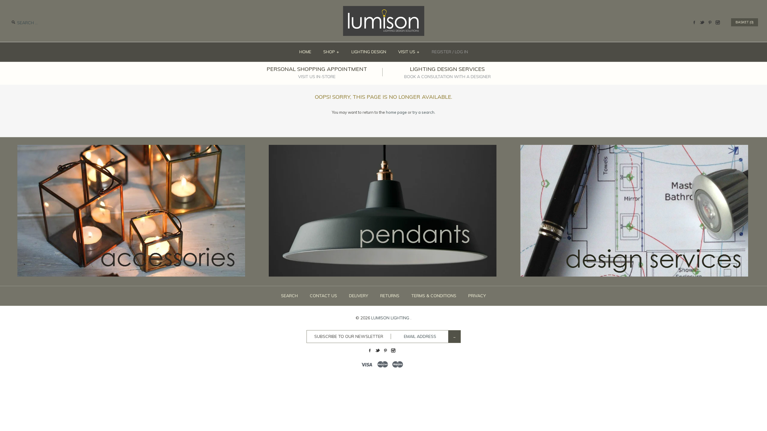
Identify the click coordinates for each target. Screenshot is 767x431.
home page (396, 112)
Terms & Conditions (433, 295)
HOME (305, 51)
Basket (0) (745, 22)
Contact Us (323, 295)
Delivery (358, 295)
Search (289, 295)
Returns (389, 295)
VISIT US (409, 51)
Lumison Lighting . (391, 318)
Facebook (694, 22)
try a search (423, 112)
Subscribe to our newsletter (348, 336)
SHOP (331, 51)
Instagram (717, 22)
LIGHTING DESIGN (368, 51)
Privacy (477, 295)
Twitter (702, 22)
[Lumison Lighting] (383, 9)
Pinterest (709, 22)
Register (441, 51)
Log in (461, 51)
